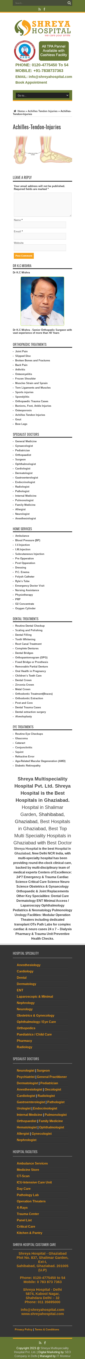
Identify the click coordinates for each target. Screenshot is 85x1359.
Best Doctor (59, 842)
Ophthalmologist (25, 464)
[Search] (69, 3)
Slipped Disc (23, 355)
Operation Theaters (31, 1201)
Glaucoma (21, 738)
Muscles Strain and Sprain (31, 383)
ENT (20, 990)
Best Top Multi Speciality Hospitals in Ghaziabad (42, 835)
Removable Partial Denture (31, 666)
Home (21, 111)
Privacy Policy (23, 1329)
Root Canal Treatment (28, 643)
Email (17, 231)
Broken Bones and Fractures (32, 360)
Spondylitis (22, 396)
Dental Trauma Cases (28, 707)
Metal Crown (22, 689)
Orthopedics (26, 1028)
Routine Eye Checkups (29, 733)
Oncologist (53, 1089)
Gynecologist (42, 1133)
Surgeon (20, 459)
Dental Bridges (24, 652)
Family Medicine (25, 504)
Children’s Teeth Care (28, 675)
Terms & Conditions (47, 1329)
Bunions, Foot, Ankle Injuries (33, 405)
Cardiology (25, 971)
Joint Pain (21, 351)
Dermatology (26, 984)
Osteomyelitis (23, 374)
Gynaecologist (24, 445)
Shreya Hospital (26, 848)
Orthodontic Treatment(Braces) (34, 693)
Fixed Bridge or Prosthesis (31, 662)
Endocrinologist (25, 482)
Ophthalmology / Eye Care (36, 1021)
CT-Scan (23, 1176)
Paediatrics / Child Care (34, 1034)
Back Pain (21, 365)
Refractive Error (24, 756)
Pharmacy (24, 1040)
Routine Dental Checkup (30, 625)
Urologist (24, 1108)
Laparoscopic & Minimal (35, 996)
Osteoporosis (23, 410)
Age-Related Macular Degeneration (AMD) (40, 761)
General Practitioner (52, 1077)
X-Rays (22, 1207)
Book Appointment (31, 82)
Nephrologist (26, 1140)
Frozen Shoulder (25, 378)
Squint (19, 752)
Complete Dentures (27, 648)
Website (19, 242)
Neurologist (22, 513)
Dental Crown (23, 680)
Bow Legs (21, 423)
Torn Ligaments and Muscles (33, 387)
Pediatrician (22, 450)
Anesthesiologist (25, 518)
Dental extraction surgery (30, 711)
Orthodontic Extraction (29, 698)
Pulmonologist (24, 500)
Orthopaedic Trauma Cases (31, 401)
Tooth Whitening (25, 639)
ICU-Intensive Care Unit (34, 1182)
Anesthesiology (29, 965)
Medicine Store (28, 1169)
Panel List (24, 1220)
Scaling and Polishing (28, 630)
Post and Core (24, 702)
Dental (21, 977)
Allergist (20, 509)
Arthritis (20, 369)
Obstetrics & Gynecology (35, 1015)
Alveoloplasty (23, 716)
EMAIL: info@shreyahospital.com (43, 77)
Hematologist (27, 1127)
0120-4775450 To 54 (49, 65)
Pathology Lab (28, 1195)
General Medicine (26, 441)
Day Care (24, 1188)
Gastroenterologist (26, 477)
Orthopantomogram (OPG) (31, 657)
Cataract (20, 742)
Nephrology (26, 1003)
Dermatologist (23, 473)
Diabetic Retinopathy (28, 765)
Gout (18, 419)
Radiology (24, 1047)
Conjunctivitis (23, 747)
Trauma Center (28, 1214)
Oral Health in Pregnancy (30, 671)
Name (17, 220)
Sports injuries (24, 392)
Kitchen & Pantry (29, 1233)
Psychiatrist (26, 1077)
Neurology (25, 1009)
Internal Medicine (25, 495)
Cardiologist (22, 468)
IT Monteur (64, 1356)
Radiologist (22, 486)
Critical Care (26, 1226)
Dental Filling (23, 634)
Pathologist (22, 491)
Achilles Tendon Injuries (43, 111)
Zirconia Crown (24, 684)
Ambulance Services (32, 1163)
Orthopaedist (23, 454)
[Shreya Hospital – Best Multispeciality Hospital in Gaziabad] (42, 28)
